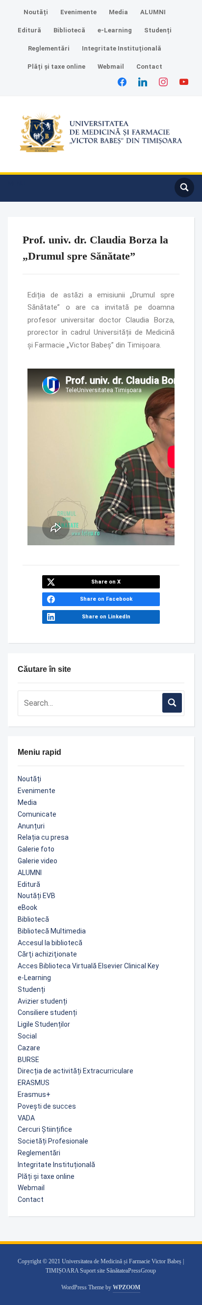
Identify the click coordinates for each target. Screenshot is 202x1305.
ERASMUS (34, 1083)
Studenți (158, 30)
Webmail (111, 66)
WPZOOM (126, 1287)
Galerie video (37, 861)
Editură (29, 30)
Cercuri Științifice (45, 1129)
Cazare (29, 1048)
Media (118, 12)
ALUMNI (153, 12)
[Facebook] (122, 81)
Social (27, 1036)
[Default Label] (184, 81)
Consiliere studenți (47, 1012)
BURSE (28, 1060)
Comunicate (37, 814)
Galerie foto (36, 849)
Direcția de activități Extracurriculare (75, 1071)
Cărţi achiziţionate (47, 954)
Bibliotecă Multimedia (52, 931)
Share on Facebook (106, 599)
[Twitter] (142, 81)
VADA (26, 1118)
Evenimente (78, 12)
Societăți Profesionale (53, 1141)
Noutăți (36, 12)
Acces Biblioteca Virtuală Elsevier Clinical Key (88, 966)
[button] (16, 183)
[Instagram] (163, 81)
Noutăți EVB (36, 896)
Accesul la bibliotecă (50, 943)
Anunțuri (31, 826)
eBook (27, 907)
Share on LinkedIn (106, 616)
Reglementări (49, 48)
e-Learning (115, 30)
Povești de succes (47, 1106)
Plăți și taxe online (56, 66)
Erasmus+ (34, 1094)
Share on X (106, 582)
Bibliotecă (69, 30)
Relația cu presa (43, 837)
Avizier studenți (42, 1001)
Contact (149, 66)
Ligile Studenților (44, 1024)
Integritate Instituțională (121, 48)
